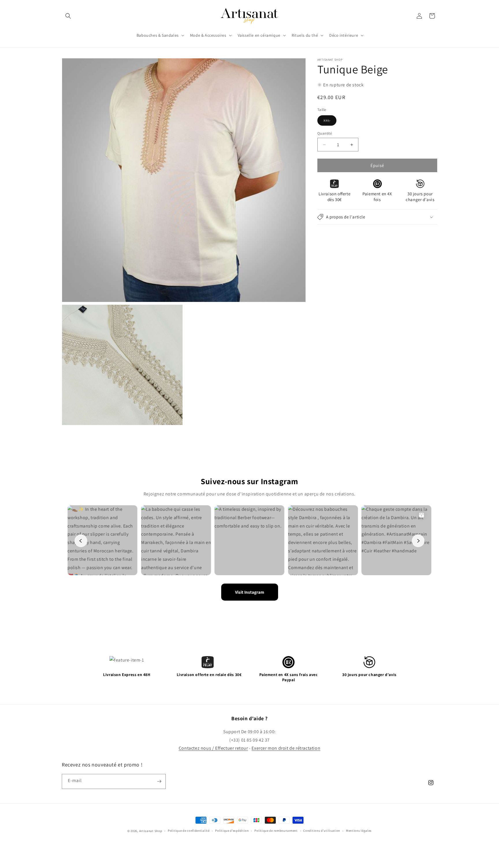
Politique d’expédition (232, 831)
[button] (68, 16)
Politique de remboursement (275, 831)
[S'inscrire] (159, 781)
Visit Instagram (249, 592)
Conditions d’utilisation (321, 831)
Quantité (324, 133)
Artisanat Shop (150, 831)
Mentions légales (359, 831)
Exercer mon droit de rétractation (286, 748)
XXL (329, 122)
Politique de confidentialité (189, 831)
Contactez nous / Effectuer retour (213, 748)
